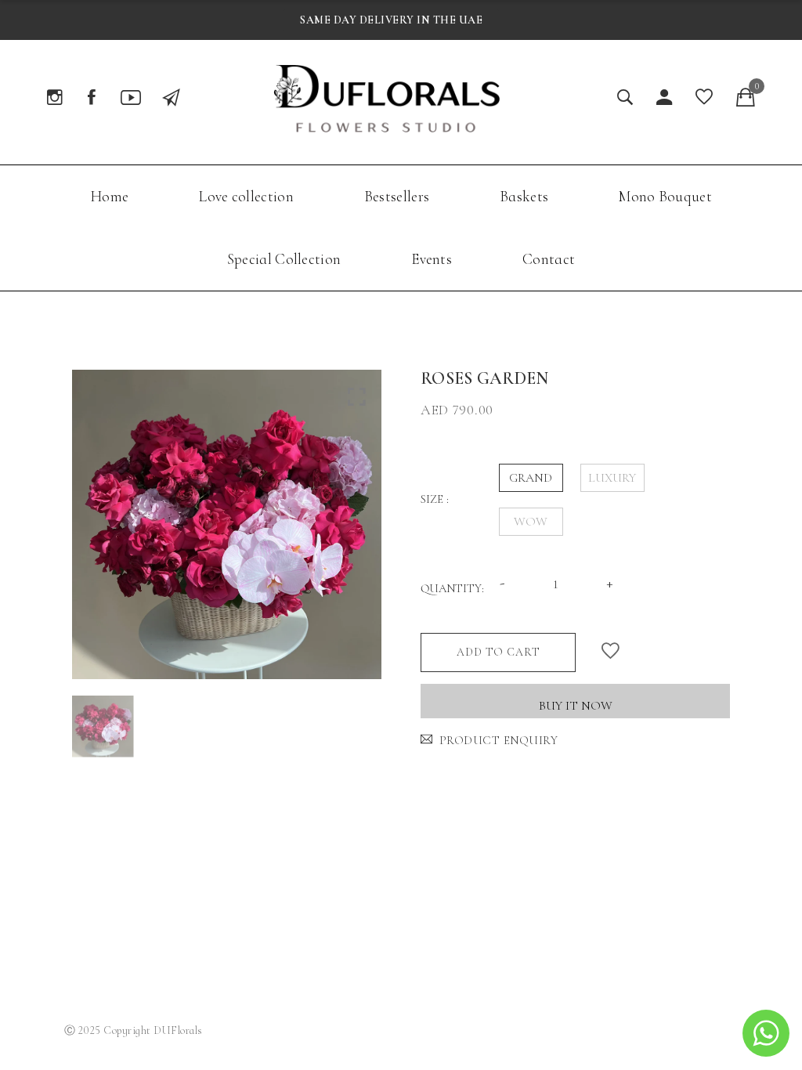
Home (109, 196)
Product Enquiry (498, 740)
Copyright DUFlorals (153, 1030)
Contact (548, 259)
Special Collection (284, 259)
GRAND (530, 478)
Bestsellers (396, 196)
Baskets (524, 196)
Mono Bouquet (665, 196)
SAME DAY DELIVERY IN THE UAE (391, 20)
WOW (530, 522)
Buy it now (575, 706)
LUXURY (612, 478)
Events (431, 259)
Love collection (246, 196)
